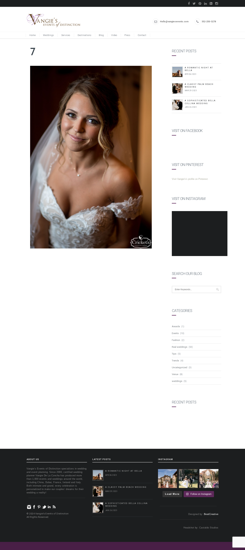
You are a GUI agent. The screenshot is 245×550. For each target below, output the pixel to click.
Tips (174, 353)
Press (127, 35)
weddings (177, 381)
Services (65, 35)
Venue (175, 374)
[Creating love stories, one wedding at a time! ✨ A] (208, 478)
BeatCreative (211, 514)
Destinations (84, 35)
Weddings (48, 35)
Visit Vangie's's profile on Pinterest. (190, 179)
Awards (176, 326)
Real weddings (179, 347)
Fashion (176, 340)
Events (175, 333)
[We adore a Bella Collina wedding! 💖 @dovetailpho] (188, 478)
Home (32, 35)
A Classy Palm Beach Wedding (126, 487)
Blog (101, 35)
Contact (142, 35)
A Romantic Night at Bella (123, 471)
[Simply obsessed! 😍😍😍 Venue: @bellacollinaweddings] (167, 478)
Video (114, 35)
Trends (175, 360)
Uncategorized (179, 367)
